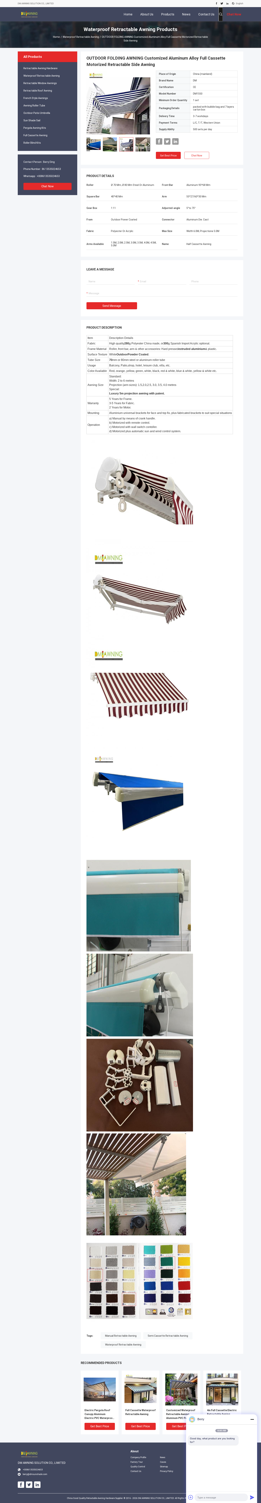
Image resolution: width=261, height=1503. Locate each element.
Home (56, 36)
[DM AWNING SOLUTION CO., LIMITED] (29, 14)
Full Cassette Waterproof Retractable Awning (140, 1412)
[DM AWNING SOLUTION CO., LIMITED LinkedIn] (227, 3)
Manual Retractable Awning (121, 1335)
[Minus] (252, 1419)
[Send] (252, 1497)
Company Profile (138, 1457)
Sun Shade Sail (31, 120)
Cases (163, 1462)
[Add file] (190, 1497)
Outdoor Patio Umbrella (36, 113)
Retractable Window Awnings (40, 83)
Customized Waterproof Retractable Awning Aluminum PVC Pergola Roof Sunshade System (180, 1414)
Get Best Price (168, 155)
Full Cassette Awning (35, 135)
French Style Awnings (35, 98)
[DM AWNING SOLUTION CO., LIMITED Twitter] (222, 3)
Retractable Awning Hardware (40, 68)
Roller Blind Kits (32, 142)
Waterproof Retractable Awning (81, 36)
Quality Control (137, 1466)
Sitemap (164, 1466)
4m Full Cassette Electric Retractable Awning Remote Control (222, 1414)
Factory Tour (136, 1462)
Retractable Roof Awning (37, 90)
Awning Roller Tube (34, 105)
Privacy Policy (166, 1471)
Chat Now (47, 186)
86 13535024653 (51, 169)
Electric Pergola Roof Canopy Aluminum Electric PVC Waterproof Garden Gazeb (99, 1414)
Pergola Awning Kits (34, 127)
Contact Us (135, 1471)
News (162, 1457)
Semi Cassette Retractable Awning (168, 1335)
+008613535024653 (48, 176)
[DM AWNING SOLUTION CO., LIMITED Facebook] (216, 3)
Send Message (111, 306)
